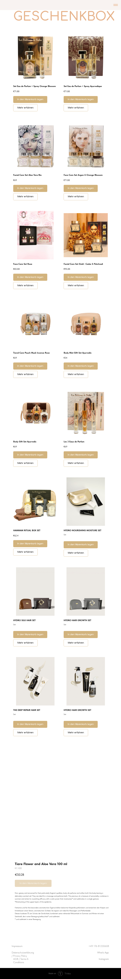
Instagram (104, 958)
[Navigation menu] (115, 5)
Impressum (17, 946)
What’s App (103, 952)
